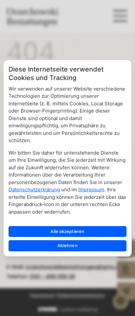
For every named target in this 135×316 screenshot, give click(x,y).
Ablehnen (67, 245)
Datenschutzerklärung (34, 189)
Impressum (91, 189)
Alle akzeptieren (67, 231)
